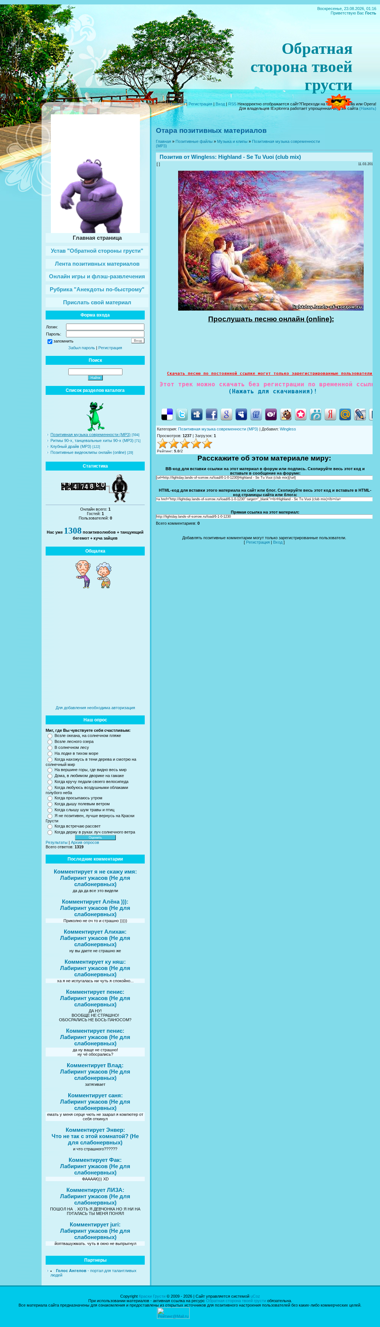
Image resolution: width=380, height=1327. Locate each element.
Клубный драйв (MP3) (70, 446)
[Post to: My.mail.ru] (345, 414)
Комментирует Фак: (95, 1160)
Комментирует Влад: (95, 1065)
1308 (73, 530)
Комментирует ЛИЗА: (95, 1190)
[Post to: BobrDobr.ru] (285, 414)
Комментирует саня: (95, 1095)
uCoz (255, 1296)
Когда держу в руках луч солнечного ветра (95, 832)
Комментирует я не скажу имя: (95, 871)
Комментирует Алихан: (95, 931)
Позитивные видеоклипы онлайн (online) (88, 452)
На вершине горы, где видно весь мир (91, 769)
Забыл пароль (81, 347)
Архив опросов (85, 842)
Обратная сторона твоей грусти (236, 1300)
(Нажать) (367, 108)
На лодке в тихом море (76, 753)
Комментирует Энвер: (95, 1130)
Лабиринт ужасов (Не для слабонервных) (95, 881)
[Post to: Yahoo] (270, 414)
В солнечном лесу (72, 747)
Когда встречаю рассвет (78, 826)
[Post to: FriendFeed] (256, 414)
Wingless (203, 157)
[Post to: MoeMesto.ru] (315, 414)
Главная (177, 104)
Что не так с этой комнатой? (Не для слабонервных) (95, 1139)
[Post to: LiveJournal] (360, 414)
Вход (220, 104)
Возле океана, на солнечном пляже (88, 735)
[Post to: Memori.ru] (300, 414)
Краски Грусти (152, 1296)
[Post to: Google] (226, 414)
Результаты (57, 842)
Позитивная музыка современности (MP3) (90, 434)
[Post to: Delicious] (167, 414)
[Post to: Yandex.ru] (330, 414)
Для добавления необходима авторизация (95, 707)
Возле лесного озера (74, 741)
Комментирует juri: (95, 1224)
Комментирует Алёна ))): (95, 901)
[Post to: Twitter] (181, 414)
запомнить (63, 341)
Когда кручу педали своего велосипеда (91, 781)
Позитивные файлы (194, 141)
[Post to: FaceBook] (211, 414)
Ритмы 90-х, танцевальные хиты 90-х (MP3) (92, 440)
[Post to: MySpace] (241, 414)
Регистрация (200, 104)
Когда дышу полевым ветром (82, 804)
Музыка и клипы (232, 141)
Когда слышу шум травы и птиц (84, 809)
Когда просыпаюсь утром (78, 798)
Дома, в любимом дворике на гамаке (89, 775)
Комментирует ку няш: (95, 962)
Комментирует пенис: (95, 992)
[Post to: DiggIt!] (196, 414)
